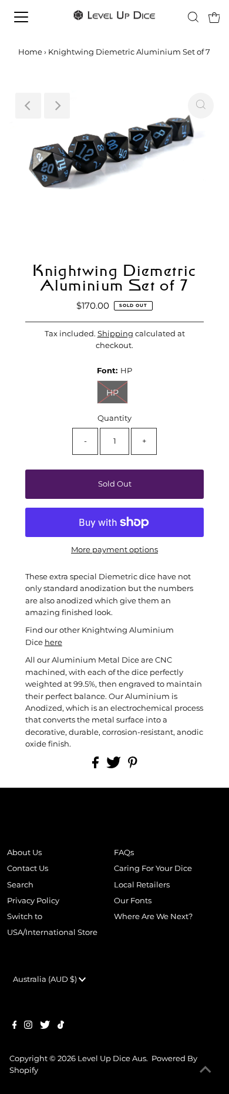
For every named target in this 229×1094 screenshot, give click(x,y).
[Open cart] (214, 17)
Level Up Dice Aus (112, 1058)
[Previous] (28, 106)
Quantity (114, 418)
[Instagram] (28, 1026)
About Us (24, 852)
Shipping (115, 333)
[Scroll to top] (205, 1070)
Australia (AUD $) (46, 979)
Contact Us (27, 868)
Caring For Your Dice (153, 868)
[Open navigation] (31, 17)
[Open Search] (193, 17)
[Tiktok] (61, 1026)
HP (112, 392)
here (53, 642)
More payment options (114, 549)
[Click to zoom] (201, 106)
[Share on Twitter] (114, 765)
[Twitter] (45, 1026)
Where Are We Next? (153, 916)
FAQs (124, 852)
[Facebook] (14, 1026)
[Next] (57, 106)
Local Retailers (142, 884)
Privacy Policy (33, 900)
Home (30, 51)
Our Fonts (132, 900)
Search (20, 884)
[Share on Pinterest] (132, 765)
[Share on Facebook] (96, 765)
